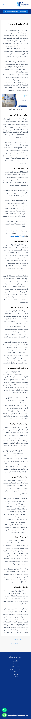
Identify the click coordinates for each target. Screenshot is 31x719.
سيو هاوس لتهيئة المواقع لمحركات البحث (15, 715)
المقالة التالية (15, 644)
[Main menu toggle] (4, 5)
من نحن (15, 674)
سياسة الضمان (15, 666)
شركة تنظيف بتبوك (17, 236)
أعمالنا (15, 664)
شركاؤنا (15, 672)
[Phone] (4, 710)
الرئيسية (15, 661)
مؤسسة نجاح (24, 543)
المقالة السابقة (15, 640)
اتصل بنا (15, 677)
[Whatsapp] (4, 715)
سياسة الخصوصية (15, 669)
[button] (15, 11)
